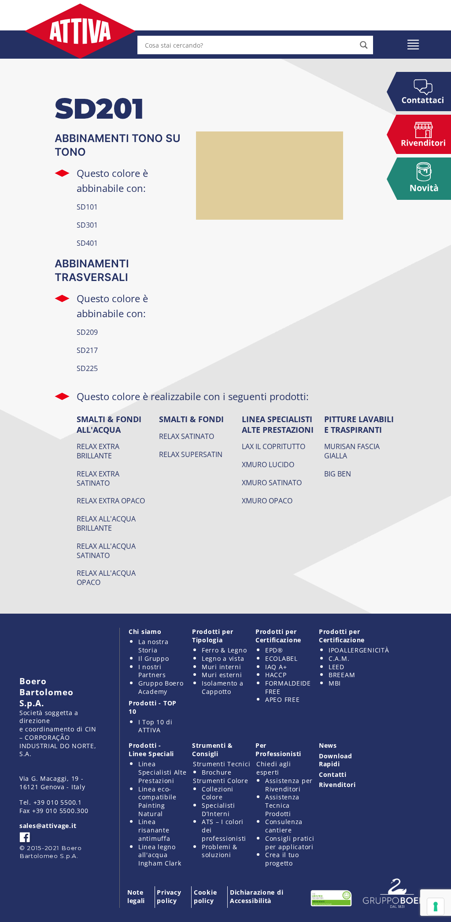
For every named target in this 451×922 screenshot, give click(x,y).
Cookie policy (205, 896)
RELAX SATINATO (186, 436)
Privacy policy (169, 896)
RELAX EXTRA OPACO (111, 501)
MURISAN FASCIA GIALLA (352, 451)
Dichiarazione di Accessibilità (257, 896)
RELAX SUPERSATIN (190, 454)
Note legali (136, 896)
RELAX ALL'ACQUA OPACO (106, 577)
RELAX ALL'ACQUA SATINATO (106, 550)
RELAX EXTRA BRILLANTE (98, 451)
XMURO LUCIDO (268, 464)
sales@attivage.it (47, 825)
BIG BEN (337, 474)
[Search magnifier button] (363, 45)
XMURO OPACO (267, 501)
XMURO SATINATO (272, 482)
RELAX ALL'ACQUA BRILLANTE (106, 523)
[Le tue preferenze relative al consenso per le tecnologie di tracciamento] (435, 906)
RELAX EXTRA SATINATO (98, 478)
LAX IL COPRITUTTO (273, 446)
